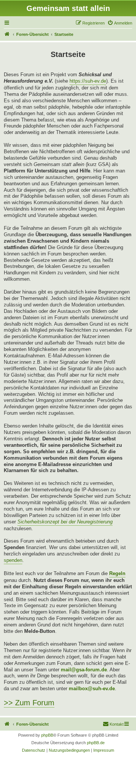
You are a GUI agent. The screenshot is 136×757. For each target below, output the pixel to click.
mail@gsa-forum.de (84, 669)
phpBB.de (96, 742)
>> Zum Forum (29, 703)
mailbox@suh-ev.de (92, 688)
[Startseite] (7, 34)
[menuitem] (119, 23)
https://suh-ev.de (88, 81)
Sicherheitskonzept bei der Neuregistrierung (65, 522)
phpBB (47, 735)
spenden (13, 560)
